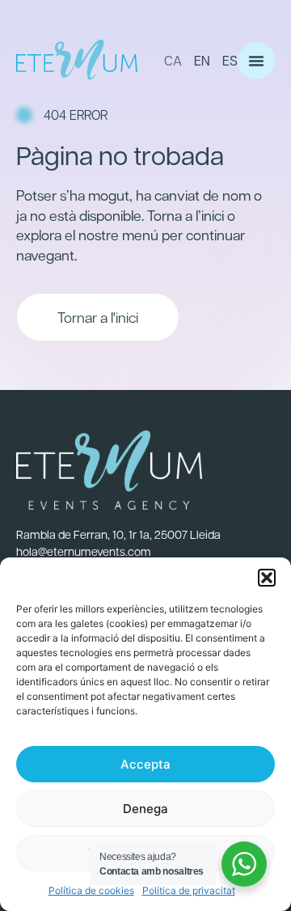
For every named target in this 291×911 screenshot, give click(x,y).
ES (230, 60)
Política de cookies (91, 890)
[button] (267, 578)
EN (202, 60)
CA (173, 60)
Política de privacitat (188, 890)
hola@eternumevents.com (83, 551)
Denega (145, 808)
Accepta (145, 764)
